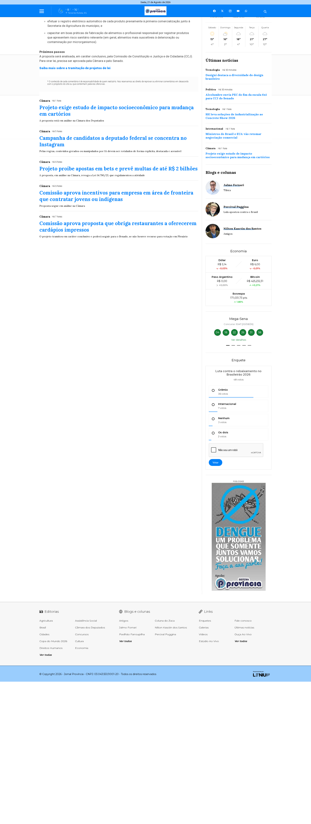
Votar (215, 462)
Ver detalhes (238, 339)
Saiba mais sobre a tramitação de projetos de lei (75, 68)
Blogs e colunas (221, 172)
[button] (228, 345)
